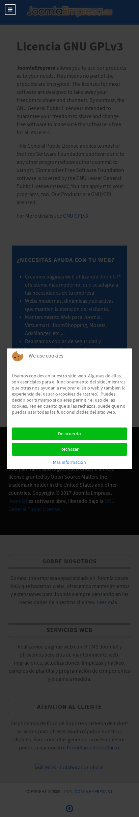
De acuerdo (69, 434)
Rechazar (69, 449)
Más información (69, 462)
